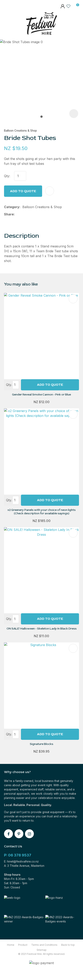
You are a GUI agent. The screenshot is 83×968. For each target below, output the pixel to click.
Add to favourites (73, 298)
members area (62, 6)
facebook (8, 833)
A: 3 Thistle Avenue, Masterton (24, 865)
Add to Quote (23, 191)
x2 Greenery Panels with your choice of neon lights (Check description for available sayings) (41, 511)
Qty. (9, 385)
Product (22, 944)
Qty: (7, 176)
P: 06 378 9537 (17, 855)
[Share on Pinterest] (36, 214)
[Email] (29, 214)
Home (10, 944)
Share (9, 214)
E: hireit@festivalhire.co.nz (21, 861)
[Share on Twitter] (23, 214)
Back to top (68, 944)
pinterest (19, 833)
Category (11, 207)
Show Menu (6, 24)
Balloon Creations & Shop (20, 130)
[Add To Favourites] (49, 190)
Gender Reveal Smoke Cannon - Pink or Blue (41, 394)
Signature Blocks (41, 744)
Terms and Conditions (44, 944)
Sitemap (42, 949)
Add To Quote (50, 385)
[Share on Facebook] (17, 214)
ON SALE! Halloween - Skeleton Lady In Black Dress (42, 628)
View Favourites (68, 6)
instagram (29, 833)
